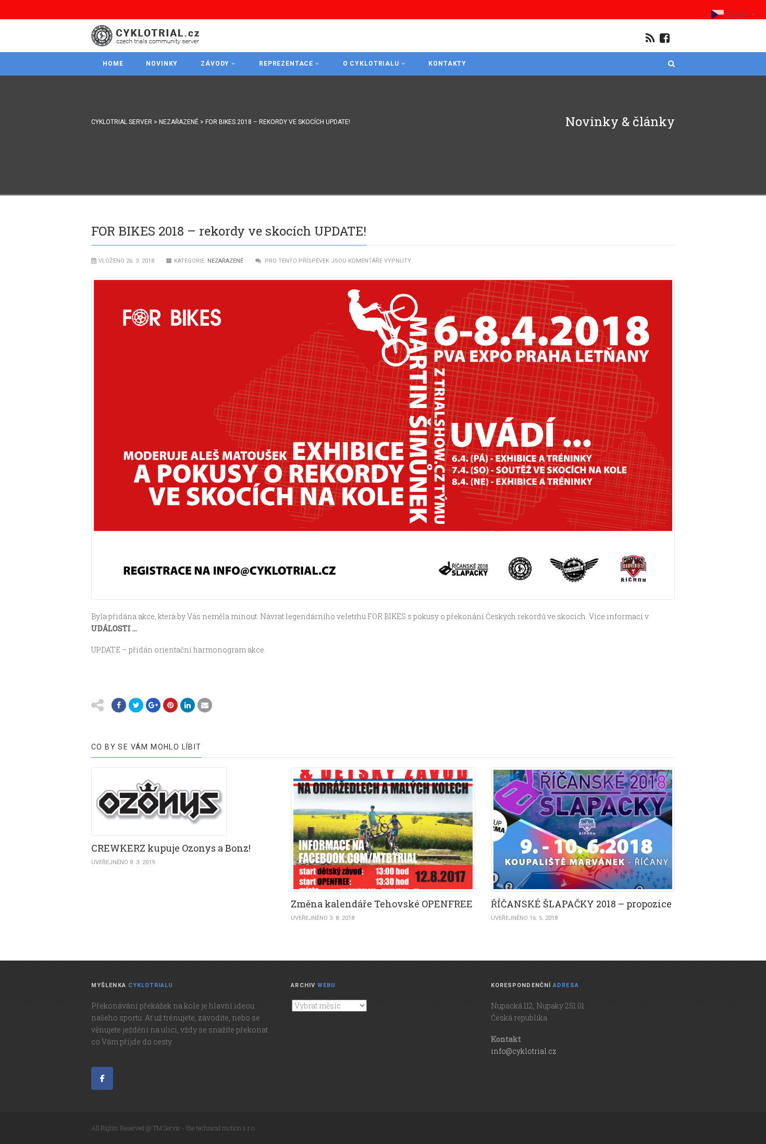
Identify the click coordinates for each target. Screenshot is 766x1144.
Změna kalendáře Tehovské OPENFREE (382, 903)
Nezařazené (225, 260)
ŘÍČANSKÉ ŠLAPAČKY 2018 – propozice (581, 903)
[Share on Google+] (153, 705)
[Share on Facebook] (119, 705)
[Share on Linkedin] (187, 705)
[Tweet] (136, 705)
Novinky (162, 63)
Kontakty (447, 63)
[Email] (204, 705)
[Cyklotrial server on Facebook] (102, 1078)
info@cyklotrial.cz (524, 1051)
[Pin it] (170, 705)
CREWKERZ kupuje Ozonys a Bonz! (171, 848)
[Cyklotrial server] (146, 35)
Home (113, 63)
